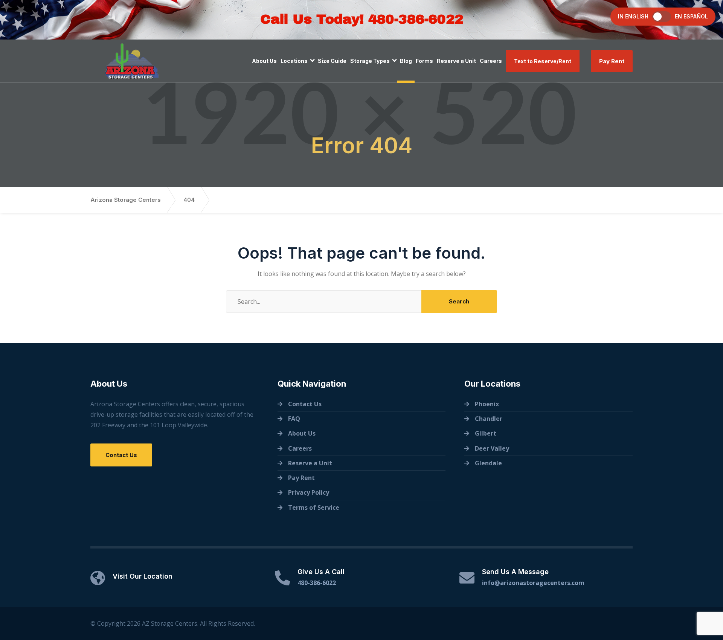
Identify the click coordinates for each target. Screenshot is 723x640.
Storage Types (370, 61)
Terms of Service (313, 507)
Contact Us (121, 455)
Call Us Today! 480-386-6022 (361, 19)
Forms (424, 61)
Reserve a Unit (456, 61)
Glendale (488, 463)
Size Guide (332, 61)
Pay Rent (611, 61)
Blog (406, 61)
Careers (491, 61)
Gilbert (485, 433)
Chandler (488, 418)
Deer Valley (492, 448)
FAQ (294, 418)
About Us (264, 61)
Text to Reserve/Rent (542, 61)
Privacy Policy (308, 492)
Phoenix (487, 404)
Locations (294, 61)
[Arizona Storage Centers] (131, 61)
